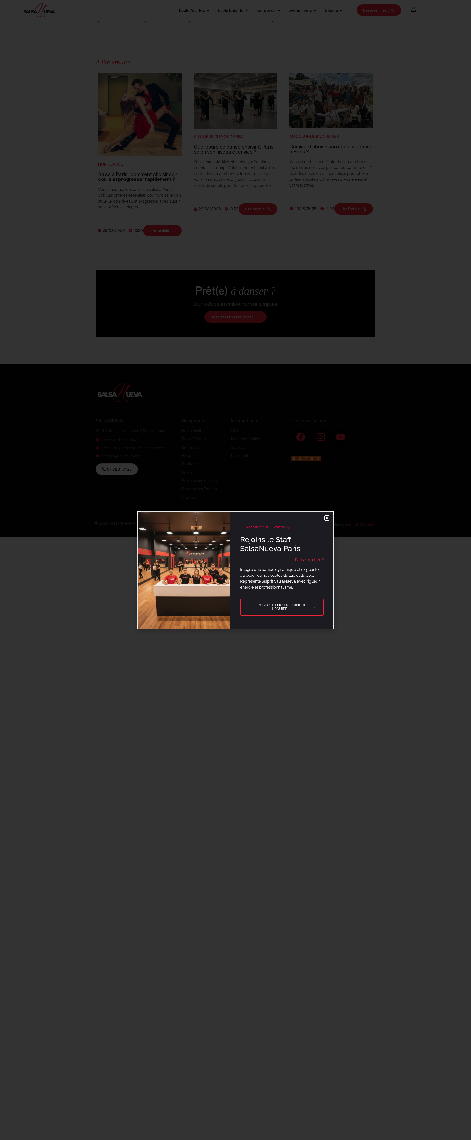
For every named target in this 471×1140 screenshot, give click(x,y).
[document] (235, 570)
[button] (327, 518)
